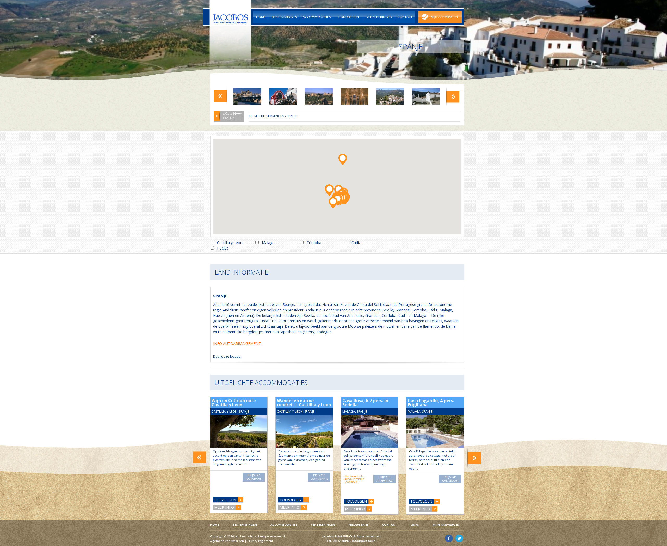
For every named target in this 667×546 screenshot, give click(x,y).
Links (414, 524)
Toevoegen (225, 499)
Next (452, 96)
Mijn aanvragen (446, 524)
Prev (220, 96)
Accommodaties (283, 524)
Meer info (224, 507)
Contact (389, 524)
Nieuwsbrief (359, 524)
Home (253, 116)
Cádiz (356, 242)
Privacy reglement (260, 541)
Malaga (268, 242)
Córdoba (314, 242)
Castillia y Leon (229, 242)
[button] (342, 159)
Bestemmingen (272, 116)
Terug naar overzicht (231, 115)
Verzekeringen (323, 524)
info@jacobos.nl (364, 541)
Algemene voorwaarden (227, 541)
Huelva (222, 248)
